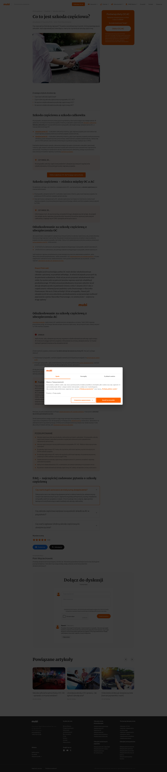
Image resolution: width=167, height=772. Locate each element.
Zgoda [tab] (57, 376)
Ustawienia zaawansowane (82, 400)
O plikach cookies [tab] (109, 376)
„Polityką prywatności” (86, 389)
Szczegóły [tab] (83, 376)
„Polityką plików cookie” (110, 389)
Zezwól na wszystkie (108, 400)
